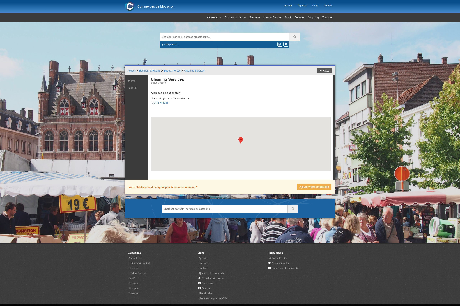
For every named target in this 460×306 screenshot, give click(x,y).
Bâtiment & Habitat (235, 17)
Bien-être (254, 17)
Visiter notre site (278, 258)
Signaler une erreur (213, 278)
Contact (328, 5)
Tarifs (315, 5)
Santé (287, 17)
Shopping (313, 17)
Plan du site (205, 293)
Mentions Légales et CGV (213, 298)
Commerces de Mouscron (155, 6)
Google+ (206, 288)
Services (299, 17)
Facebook (207, 283)
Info (133, 80)
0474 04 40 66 (161, 102)
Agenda (302, 5)
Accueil (288, 5)
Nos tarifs (204, 263)
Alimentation (214, 17)
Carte (134, 88)
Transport (327, 17)
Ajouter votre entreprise (314, 187)
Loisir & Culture (272, 17)
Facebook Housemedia (285, 268)
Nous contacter (280, 263)
